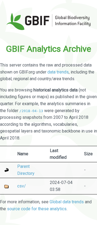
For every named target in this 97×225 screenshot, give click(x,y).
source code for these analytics (37, 208)
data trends (58, 72)
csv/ (21, 186)
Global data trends (67, 201)
